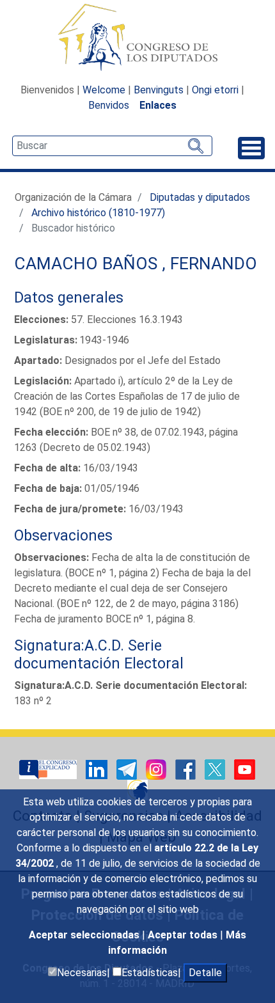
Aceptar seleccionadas (85, 935)
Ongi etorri (215, 90)
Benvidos (108, 105)
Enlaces (158, 105)
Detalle (205, 973)
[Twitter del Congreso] (216, 768)
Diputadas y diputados (200, 197)
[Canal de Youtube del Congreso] (244, 768)
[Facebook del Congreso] (186, 768)
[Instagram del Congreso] (157, 768)
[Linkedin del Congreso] (97, 768)
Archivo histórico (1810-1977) (98, 213)
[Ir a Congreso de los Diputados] (137, 37)
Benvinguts (159, 90)
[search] (112, 146)
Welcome (103, 90)
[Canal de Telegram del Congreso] (128, 768)
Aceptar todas (184, 935)
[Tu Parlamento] (49, 768)
